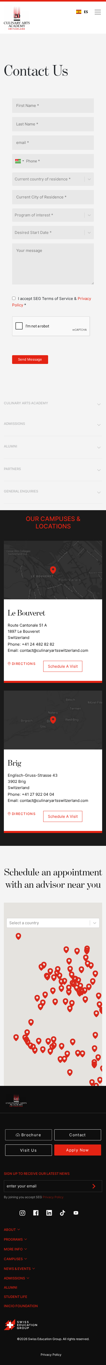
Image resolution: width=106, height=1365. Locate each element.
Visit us (28, 1150)
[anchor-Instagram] (26, 1214)
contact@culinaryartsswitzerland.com (54, 650)
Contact (77, 1134)
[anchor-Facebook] (39, 1214)
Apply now (77, 1150)
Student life (15, 1297)
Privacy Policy (53, 1197)
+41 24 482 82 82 (38, 644)
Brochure (31, 1134)
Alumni (10, 1287)
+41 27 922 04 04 (38, 794)
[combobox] (82, 12)
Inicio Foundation (21, 1306)
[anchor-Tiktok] (66, 1214)
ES (86, 11)
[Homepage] (17, 18)
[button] (18, 161)
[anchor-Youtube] (79, 1214)
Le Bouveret (53, 570)
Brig (53, 720)
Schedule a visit (63, 666)
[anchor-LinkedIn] (53, 1214)
